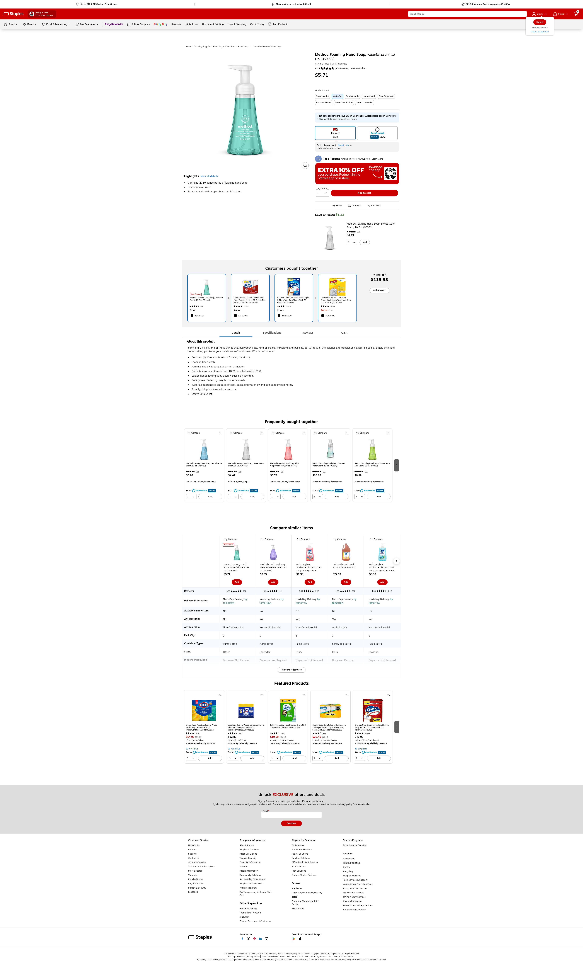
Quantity (322, 189)
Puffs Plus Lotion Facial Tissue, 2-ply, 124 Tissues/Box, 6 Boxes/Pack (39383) (288, 726)
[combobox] (467, 14)
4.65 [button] (317, 68)
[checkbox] (207, 315)
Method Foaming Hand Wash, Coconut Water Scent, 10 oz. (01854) (328, 464)
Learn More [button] (377, 158)
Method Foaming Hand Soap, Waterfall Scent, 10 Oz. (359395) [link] (206, 299)
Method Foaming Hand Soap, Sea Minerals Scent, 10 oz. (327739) (204, 464)
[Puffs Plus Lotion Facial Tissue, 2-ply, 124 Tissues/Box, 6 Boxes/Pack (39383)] (288, 710)
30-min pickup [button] (192, 749)
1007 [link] (240, 733)
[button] (524, 14)
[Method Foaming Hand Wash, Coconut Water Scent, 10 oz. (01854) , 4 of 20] (330, 449)
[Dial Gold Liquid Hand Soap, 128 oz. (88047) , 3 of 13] (346, 552)
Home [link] (188, 46)
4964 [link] (283, 733)
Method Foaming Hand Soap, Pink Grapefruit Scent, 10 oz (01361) (284, 464)
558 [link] (358, 232)
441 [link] (281, 591)
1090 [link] (198, 733)
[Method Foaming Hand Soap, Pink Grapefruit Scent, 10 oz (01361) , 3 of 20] (288, 449)
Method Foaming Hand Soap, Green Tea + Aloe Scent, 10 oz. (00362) (372, 464)
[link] (97, 4)
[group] (204, 465)
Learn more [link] (351, 119)
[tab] (236, 332)
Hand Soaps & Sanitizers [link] (224, 46)
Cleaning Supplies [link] (202, 46)
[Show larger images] (305, 165)
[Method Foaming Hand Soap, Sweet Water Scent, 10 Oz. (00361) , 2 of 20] (246, 449)
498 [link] (324, 733)
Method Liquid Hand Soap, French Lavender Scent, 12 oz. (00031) (273, 567)
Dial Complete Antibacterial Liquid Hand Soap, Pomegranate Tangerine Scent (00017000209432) (308, 567)
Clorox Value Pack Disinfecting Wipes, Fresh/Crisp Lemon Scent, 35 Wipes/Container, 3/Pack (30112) (202, 727)
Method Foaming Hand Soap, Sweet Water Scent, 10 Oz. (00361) (371, 225)
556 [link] (201, 306)
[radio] (335, 133)
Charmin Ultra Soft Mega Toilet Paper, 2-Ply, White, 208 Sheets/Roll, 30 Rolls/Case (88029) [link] (293, 300)
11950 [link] (367, 733)
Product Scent (322, 90)
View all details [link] (209, 176)
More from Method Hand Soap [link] (267, 46)
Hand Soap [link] (243, 46)
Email (265, 811)
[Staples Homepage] (14, 14)
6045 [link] (246, 306)
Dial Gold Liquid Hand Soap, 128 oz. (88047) (344, 566)
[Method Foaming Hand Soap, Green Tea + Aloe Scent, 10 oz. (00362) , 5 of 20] (372, 449)
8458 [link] (289, 306)
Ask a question (358, 68)
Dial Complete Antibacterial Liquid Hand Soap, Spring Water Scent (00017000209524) (381, 567)
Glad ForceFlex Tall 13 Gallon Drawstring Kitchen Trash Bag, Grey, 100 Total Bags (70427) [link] (336, 300)
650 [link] (353, 591)
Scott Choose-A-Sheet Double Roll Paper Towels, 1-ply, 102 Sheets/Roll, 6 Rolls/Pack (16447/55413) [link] (250, 300)
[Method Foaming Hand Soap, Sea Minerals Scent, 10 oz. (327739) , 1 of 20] (204, 449)
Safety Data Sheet (202, 394)
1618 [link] (333, 306)
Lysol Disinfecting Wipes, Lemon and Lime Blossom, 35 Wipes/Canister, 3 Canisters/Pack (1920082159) (246, 727)
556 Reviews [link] (341, 68)
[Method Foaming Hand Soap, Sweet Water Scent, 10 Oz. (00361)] (330, 237)
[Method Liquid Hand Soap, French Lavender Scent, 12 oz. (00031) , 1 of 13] (273, 552)
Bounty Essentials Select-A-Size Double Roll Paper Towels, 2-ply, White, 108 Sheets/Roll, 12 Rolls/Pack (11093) (329, 727)
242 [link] (317, 591)
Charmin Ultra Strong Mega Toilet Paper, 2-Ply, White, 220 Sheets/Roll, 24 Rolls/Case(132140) (372, 727)
